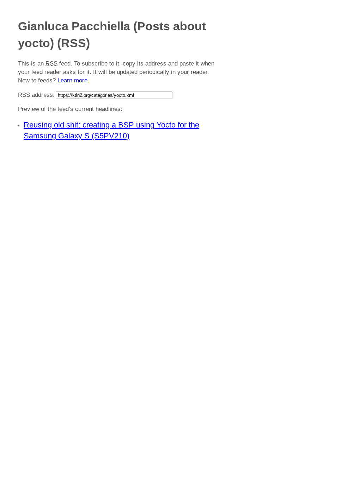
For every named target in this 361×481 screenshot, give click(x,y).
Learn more (72, 80)
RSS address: (36, 95)
